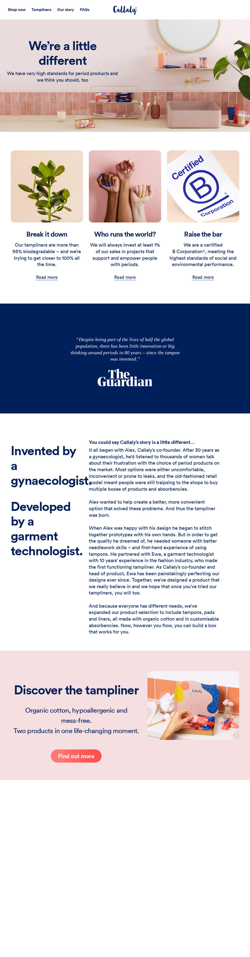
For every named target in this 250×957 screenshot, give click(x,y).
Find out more (76, 756)
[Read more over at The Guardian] (125, 377)
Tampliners (41, 9)
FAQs (84, 9)
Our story (65, 9)
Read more (47, 277)
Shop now (17, 9)
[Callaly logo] (125, 10)
